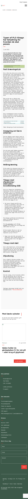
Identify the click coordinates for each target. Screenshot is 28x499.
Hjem (4, 10)
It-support (5, 389)
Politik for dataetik (6, 406)
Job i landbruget (5, 425)
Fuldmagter (4, 437)
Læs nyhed (14, 332)
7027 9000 (23, 2)
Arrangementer (5, 427)
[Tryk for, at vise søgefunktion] (22, 5)
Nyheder (9, 10)
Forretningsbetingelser (7, 401)
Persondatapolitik (5, 403)
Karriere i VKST (5, 422)
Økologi (14, 10)
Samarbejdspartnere (6, 435)
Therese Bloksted (17, 289)
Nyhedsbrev (4, 432)
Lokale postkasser (7, 386)
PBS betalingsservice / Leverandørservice (12, 413)
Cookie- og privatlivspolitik (8, 408)
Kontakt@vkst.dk (7, 378)
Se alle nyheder (19, 361)
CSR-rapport (4, 411)
